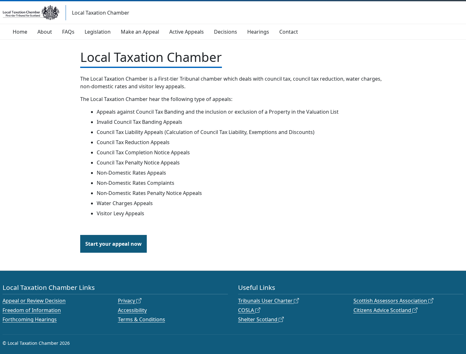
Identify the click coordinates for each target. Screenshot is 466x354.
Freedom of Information (32, 310)
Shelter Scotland (257, 319)
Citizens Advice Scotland (382, 310)
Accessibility (132, 310)
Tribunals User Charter (265, 300)
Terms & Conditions (141, 319)
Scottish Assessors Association (390, 300)
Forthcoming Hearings (30, 319)
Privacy (126, 300)
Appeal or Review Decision (34, 300)
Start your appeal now (113, 243)
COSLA (246, 310)
